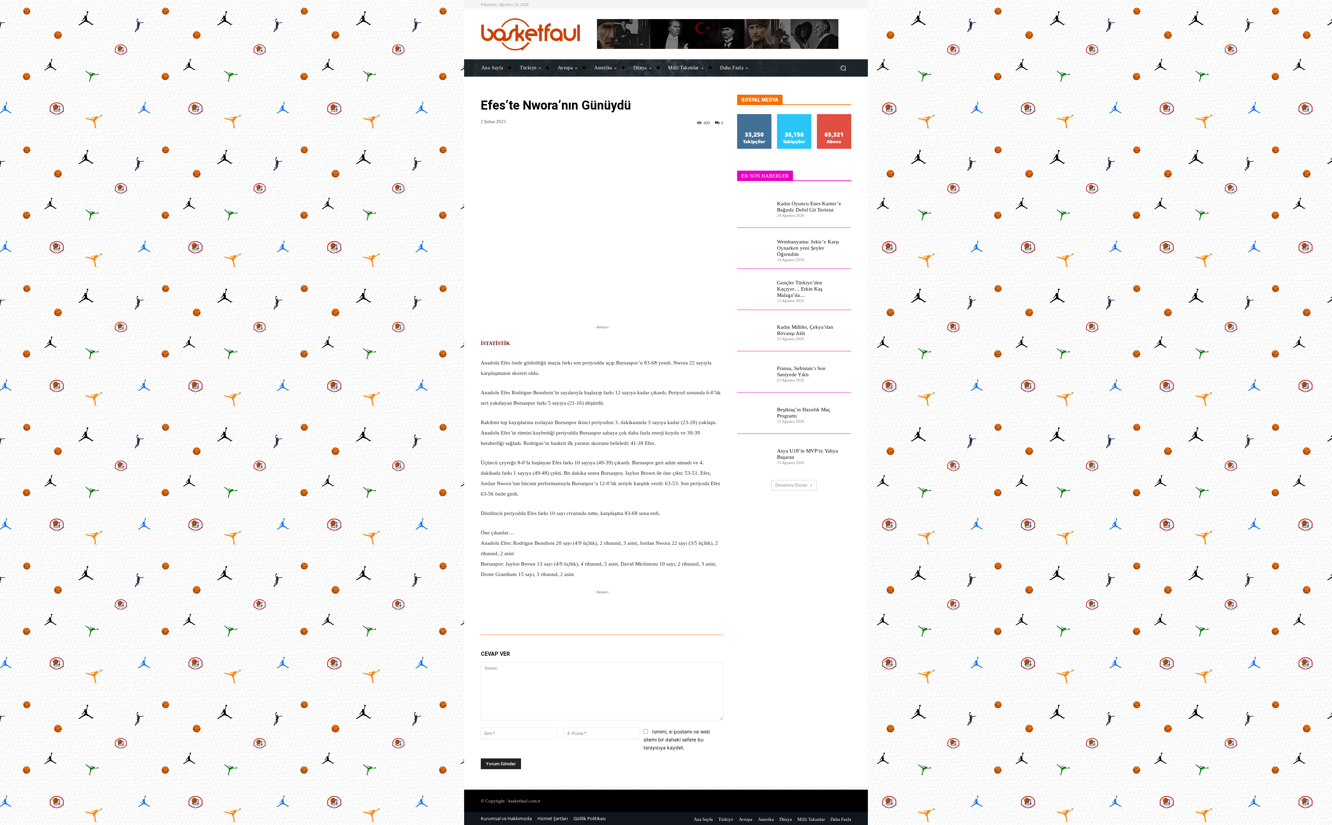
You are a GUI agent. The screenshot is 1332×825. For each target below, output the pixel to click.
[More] (731, 615)
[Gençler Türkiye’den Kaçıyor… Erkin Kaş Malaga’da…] (754, 289)
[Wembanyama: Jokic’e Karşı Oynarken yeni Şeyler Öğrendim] (754, 248)
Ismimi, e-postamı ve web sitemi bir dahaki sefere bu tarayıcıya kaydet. (676, 739)
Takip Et (754, 116)
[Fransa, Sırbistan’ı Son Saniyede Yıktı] (754, 372)
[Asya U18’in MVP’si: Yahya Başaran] (754, 454)
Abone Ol (834, 116)
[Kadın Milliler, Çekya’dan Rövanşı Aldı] (754, 330)
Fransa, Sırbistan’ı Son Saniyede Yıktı (801, 371)
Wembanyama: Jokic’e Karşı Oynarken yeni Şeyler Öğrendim (808, 248)
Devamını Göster (791, 485)
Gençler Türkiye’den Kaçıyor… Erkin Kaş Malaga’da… (799, 289)
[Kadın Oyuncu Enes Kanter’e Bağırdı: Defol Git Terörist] (754, 207)
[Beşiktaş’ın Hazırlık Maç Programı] (754, 413)
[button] (843, 68)
